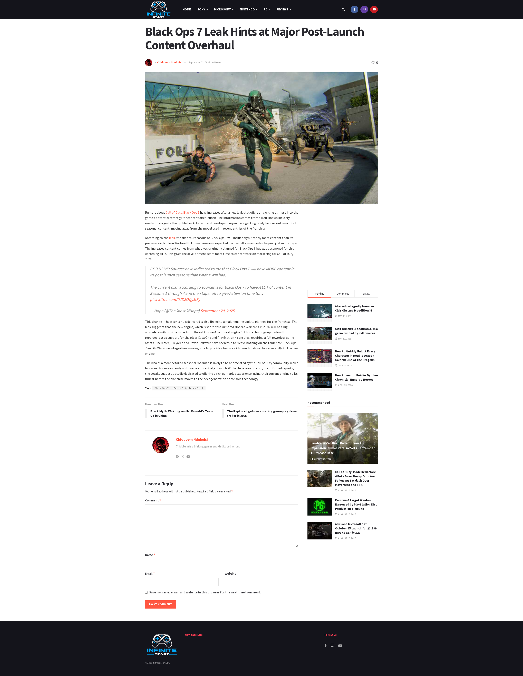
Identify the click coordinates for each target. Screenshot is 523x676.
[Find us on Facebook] (354, 9)
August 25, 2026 (322, 459)
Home (187, 9)
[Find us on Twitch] (364, 9)
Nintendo (247, 9)
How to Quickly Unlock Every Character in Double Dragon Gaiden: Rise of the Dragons (355, 355)
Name (150, 555)
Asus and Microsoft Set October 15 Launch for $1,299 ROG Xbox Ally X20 (356, 528)
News (217, 62)
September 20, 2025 (217, 310)
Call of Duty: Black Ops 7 (182, 212)
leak (172, 238)
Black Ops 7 (161, 388)
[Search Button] (343, 9)
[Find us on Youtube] (374, 9)
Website (230, 573)
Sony (201, 9)
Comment (153, 500)
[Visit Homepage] (158, 9)
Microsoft (222, 9)
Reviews (282, 9)
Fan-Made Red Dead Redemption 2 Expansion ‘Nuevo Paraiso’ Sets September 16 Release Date (343, 448)
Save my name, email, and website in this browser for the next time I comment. (205, 592)
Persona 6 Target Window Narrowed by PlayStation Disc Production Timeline (356, 504)
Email (150, 573)
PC (265, 9)
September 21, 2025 (199, 62)
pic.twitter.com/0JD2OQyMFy (175, 299)
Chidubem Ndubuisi (169, 62)
